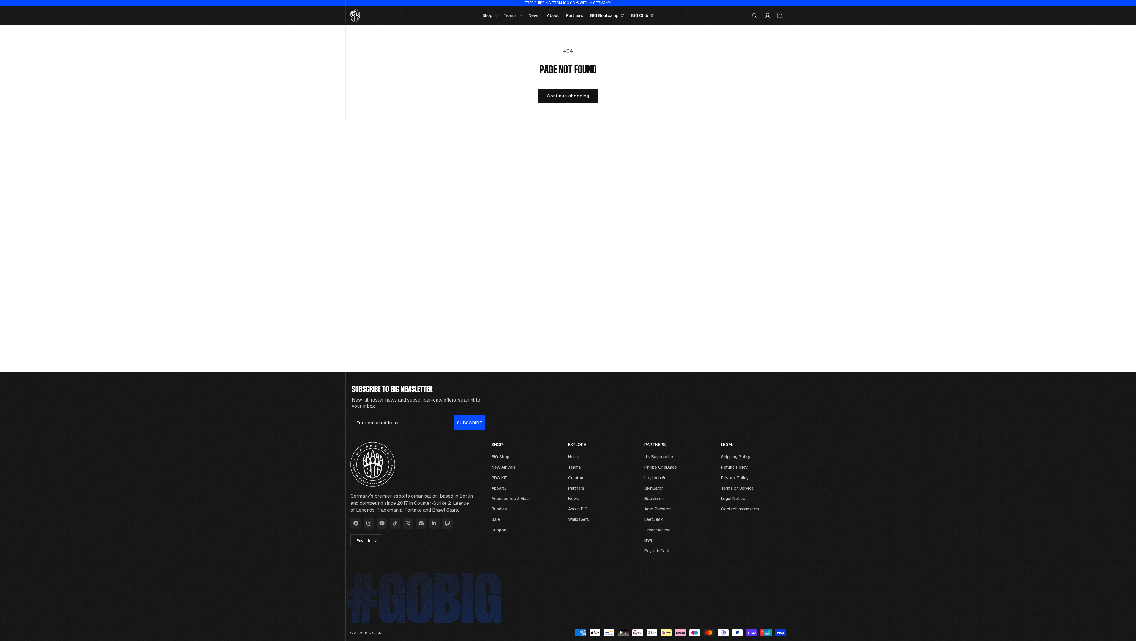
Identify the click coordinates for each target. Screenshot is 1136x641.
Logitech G (654, 477)
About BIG (577, 509)
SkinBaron (654, 488)
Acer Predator (657, 509)
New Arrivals (504, 467)
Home (573, 456)
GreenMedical (657, 530)
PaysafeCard (656, 550)
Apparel (499, 488)
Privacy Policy (735, 477)
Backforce (654, 498)
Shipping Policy (736, 456)
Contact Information (740, 509)
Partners (576, 488)
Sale (496, 519)
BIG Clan (373, 633)
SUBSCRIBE (469, 423)
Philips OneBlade (660, 467)
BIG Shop (500, 456)
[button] (489, 15)
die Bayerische (658, 456)
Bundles (499, 509)
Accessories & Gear (511, 498)
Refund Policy (734, 467)
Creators (576, 477)
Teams (574, 467)
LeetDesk (653, 519)
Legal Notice (733, 498)
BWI (648, 540)
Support (499, 530)
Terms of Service (737, 488)
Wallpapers (578, 519)
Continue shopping (568, 96)
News (573, 498)
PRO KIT (499, 477)
